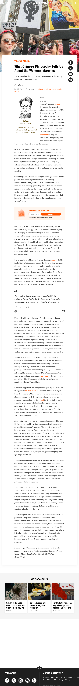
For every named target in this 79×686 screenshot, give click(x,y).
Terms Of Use (47, 680)
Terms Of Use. (49, 217)
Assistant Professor (25, 123)
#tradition (47, 89)
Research (70, 677)
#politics (40, 89)
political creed (30, 391)
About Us (46, 677)
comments (44, 135)
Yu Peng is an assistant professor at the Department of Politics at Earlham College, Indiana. (26, 131)
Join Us (63, 677)
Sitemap (67, 680)
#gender (17, 91)
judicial (41, 400)
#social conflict (57, 89)
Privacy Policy (58, 680)
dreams (54, 260)
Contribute (54, 677)
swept (57, 104)
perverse (44, 376)
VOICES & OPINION (22, 61)
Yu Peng (20, 85)
